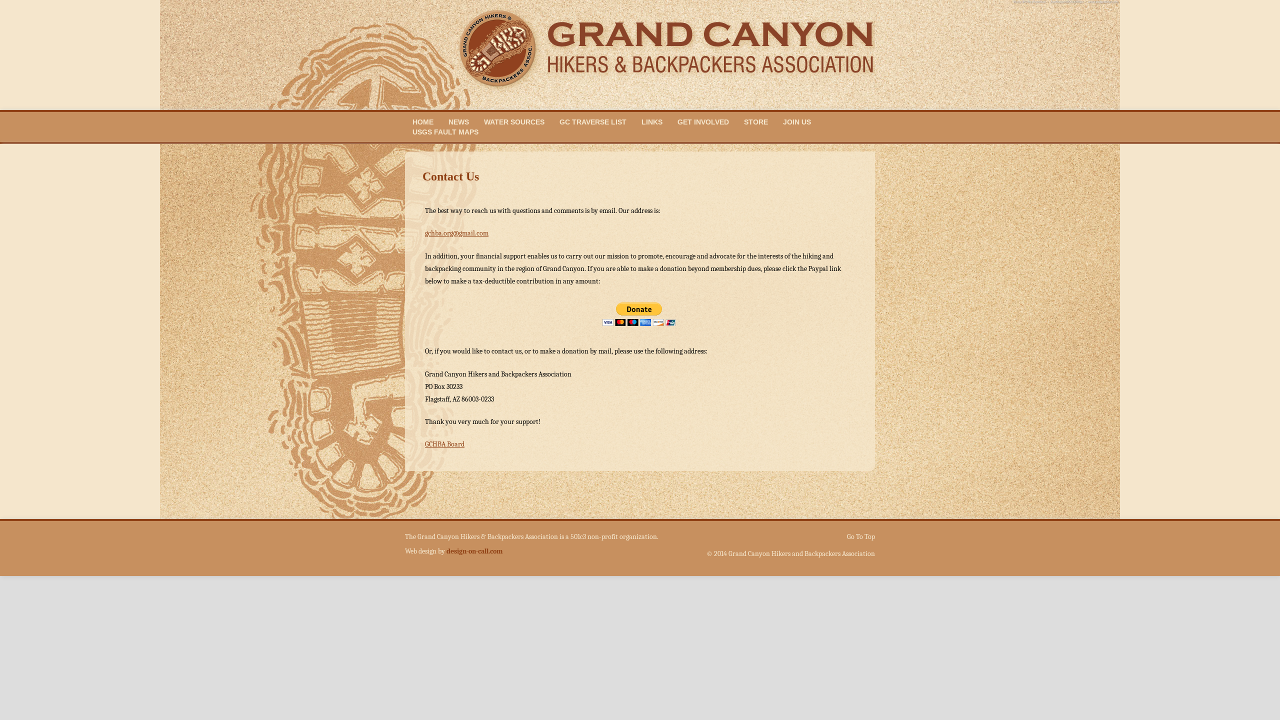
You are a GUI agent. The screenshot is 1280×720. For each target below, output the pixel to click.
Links (652, 122)
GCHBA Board (444, 444)
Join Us (797, 122)
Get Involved (703, 122)
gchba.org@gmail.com (456, 233)
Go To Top (861, 537)
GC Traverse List (593, 122)
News (458, 122)
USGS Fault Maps (445, 132)
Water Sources (514, 122)
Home (423, 122)
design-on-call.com (474, 551)
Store (756, 122)
